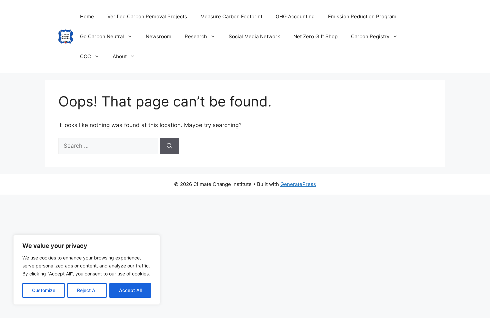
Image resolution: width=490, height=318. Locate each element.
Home (87, 16)
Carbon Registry (370, 36)
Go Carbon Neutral (102, 36)
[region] (86, 270)
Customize (43, 290)
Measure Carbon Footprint (231, 16)
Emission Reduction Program (362, 16)
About (120, 56)
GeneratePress (298, 184)
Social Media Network (254, 36)
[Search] (169, 146)
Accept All (130, 290)
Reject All (87, 290)
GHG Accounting (295, 16)
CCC (85, 56)
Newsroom (158, 36)
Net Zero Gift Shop (315, 36)
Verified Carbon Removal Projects (147, 16)
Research (196, 36)
